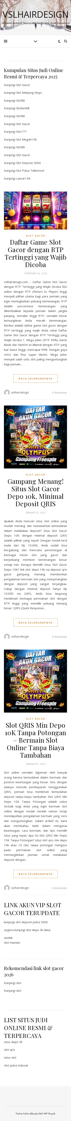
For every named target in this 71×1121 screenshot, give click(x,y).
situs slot (10, 1057)
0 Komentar (59, 392)
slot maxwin (12, 942)
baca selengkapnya (36, 378)
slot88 (8, 938)
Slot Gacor (23, 85)
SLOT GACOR (35, 235)
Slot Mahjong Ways (29, 92)
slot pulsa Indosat (16, 1065)
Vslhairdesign (36, 14)
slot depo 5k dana (38, 930)
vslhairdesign (20, 392)
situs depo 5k (13, 1042)
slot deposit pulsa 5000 (32, 922)
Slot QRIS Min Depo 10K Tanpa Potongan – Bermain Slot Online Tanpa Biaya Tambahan (35, 740)
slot (18, 983)
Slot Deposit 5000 (28, 163)
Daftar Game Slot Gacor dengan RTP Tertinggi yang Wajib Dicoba (36, 253)
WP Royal (49, 1113)
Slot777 (21, 131)
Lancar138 (23, 178)
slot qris (9, 1050)
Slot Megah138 (26, 139)
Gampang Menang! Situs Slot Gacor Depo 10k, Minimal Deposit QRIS (35, 492)
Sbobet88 (23, 108)
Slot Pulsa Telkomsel (30, 170)
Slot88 (20, 100)
